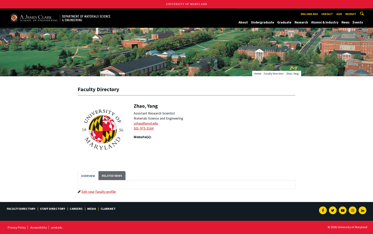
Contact (327, 14)
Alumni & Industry (324, 22)
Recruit (350, 14)
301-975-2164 (143, 128)
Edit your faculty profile (98, 191)
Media (91, 209)
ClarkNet (108, 209)
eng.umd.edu (309, 14)
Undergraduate (262, 22)
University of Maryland (186, 4)
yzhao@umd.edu (146, 123)
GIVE (339, 14)
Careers (76, 209)
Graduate (284, 22)
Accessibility (38, 227)
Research (301, 22)
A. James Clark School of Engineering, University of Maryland (54, 12)
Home (257, 73)
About (243, 22)
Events (358, 22)
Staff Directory (52, 209)
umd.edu (56, 227)
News (345, 22)
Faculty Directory (274, 73)
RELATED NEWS (112, 176)
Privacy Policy (17, 227)
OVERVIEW (88, 176)
